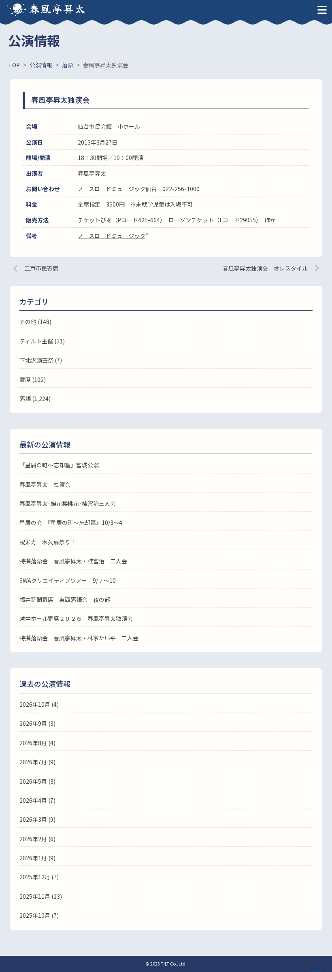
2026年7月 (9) (37, 762)
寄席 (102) (32, 379)
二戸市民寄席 (41, 268)
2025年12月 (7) (39, 877)
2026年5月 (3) (37, 781)
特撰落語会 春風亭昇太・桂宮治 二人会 (73, 561)
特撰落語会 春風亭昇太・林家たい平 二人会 (78, 638)
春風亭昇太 (57, 8)
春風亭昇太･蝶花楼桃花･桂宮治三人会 (67, 503)
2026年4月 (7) (37, 800)
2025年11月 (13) (40, 896)
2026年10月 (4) (39, 704)
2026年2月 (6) (37, 839)
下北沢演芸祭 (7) (40, 360)
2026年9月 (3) (37, 723)
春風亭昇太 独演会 (44, 484)
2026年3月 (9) (37, 819)
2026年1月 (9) (37, 858)
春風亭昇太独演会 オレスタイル (265, 268)
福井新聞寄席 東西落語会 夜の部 (64, 599)
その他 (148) (35, 322)
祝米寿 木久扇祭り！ (47, 542)
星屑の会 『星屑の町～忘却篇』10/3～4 (70, 522)
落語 (25, 398)
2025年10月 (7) (39, 915)
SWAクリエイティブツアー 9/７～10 (67, 580)
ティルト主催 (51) (42, 341)
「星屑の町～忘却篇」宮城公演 (59, 465)
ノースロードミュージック (111, 236)
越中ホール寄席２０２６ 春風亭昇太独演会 (76, 618)
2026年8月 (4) (37, 743)
